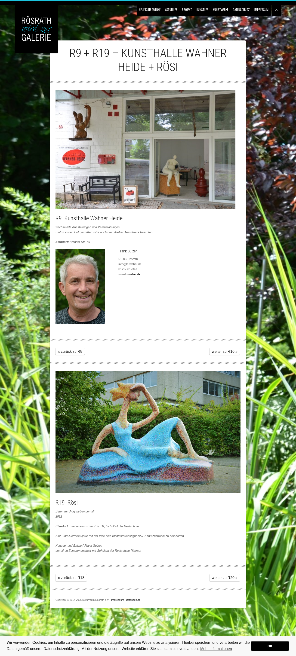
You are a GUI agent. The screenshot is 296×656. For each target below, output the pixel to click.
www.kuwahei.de (129, 274)
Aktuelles (171, 9)
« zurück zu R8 (70, 351)
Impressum (261, 9)
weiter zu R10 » (224, 351)
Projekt (187, 9)
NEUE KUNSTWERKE (149, 9)
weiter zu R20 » (224, 578)
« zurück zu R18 (71, 578)
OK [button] (270, 646)
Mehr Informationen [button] (216, 649)
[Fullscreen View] (276, 8)
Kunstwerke (220, 9)
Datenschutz (241, 9)
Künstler (202, 9)
